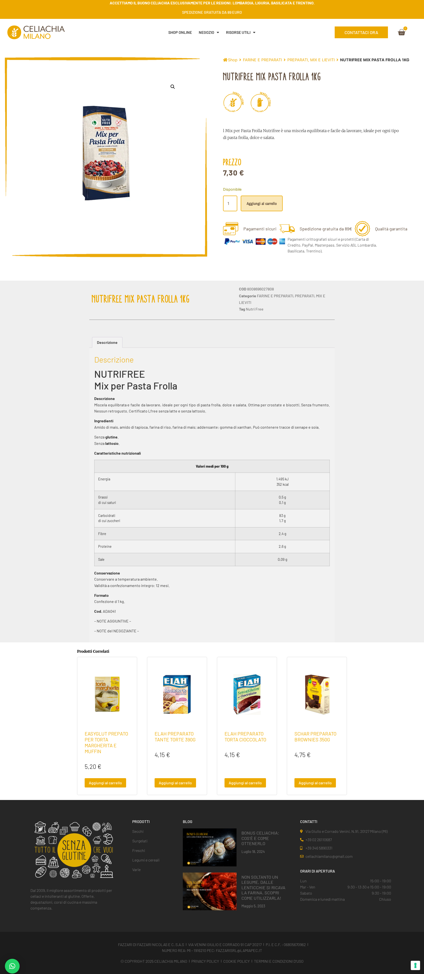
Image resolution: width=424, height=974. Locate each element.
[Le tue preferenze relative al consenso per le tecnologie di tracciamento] (415, 965)
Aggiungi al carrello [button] (105, 782)
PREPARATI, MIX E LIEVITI (311, 59)
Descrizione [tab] (107, 342)
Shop (233, 59)
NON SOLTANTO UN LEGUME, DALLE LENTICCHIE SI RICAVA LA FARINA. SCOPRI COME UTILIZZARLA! (263, 887)
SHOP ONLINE (180, 32)
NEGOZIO (206, 32)
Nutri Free (255, 309)
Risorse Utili (238, 32)
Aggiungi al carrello (262, 203)
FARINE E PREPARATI (262, 59)
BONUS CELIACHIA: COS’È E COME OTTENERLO (260, 838)
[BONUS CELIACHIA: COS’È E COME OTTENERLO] (210, 847)
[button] (172, 86)
